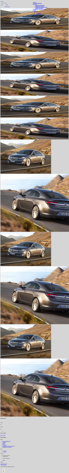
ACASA (34, 2)
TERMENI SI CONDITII (7, 447)
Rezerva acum (2, 435)
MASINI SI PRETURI (37, 3)
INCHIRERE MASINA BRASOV (9, 446)
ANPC (4, 460)
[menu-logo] (6, 4)
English (38, 14)
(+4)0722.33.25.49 (3, 463)
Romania (39, 13)
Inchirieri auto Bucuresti (39, 5)
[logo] (1, 1)
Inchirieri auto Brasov (39, 8)
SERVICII (4, 442)
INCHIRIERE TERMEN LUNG (39, 9)
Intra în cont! (35, 15)
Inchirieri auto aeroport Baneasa (41, 7)
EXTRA (34, 10)
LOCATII (35, 4)
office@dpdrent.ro (3, 464)
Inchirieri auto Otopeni (39, 6)
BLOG (4, 444)
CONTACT (35, 11)
